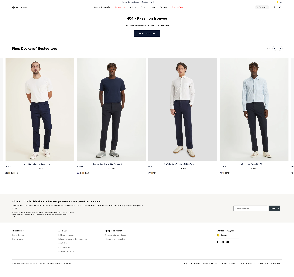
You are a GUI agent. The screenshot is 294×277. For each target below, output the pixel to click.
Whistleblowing (276, 263)
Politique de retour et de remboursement (73, 239)
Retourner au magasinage (159, 25)
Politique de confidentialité (115, 239)
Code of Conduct (263, 263)
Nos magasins (17, 239)
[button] (110, 2)
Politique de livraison (66, 235)
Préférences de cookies (210, 263)
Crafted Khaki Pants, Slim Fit (250, 164)
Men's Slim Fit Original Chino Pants (36, 164)
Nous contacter (64, 247)
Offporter (69, 263)
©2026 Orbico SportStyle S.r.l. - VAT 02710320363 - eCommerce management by (38, 263)
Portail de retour (18, 235)
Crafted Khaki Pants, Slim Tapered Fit (108, 164)
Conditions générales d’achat (115, 235)
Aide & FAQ (62, 243)
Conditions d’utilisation (227, 263)
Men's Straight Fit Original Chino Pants (179, 164)
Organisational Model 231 (246, 263)
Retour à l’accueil (147, 33)
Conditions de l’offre (66, 251)
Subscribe (274, 208)
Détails (162, 2)
